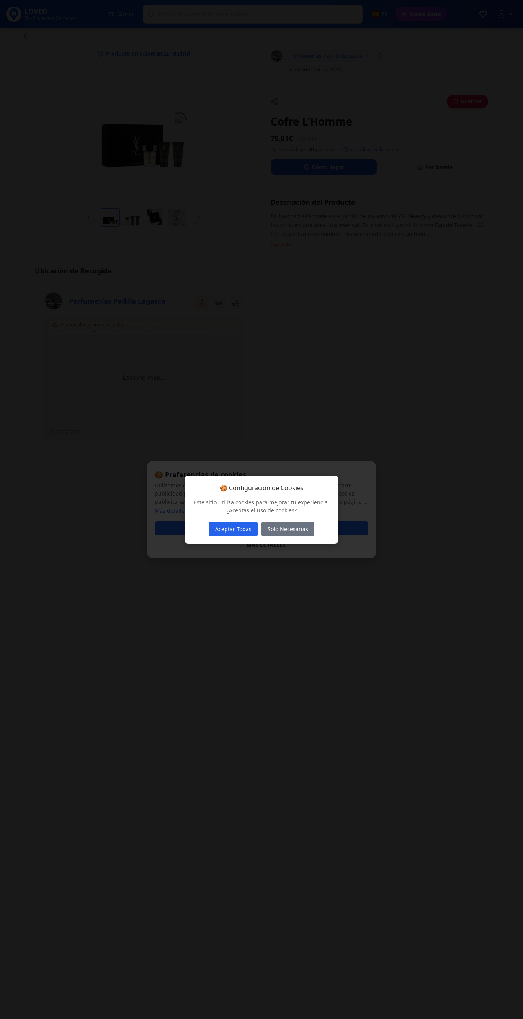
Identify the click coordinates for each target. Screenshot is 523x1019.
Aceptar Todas (233, 529)
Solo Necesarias (288, 529)
